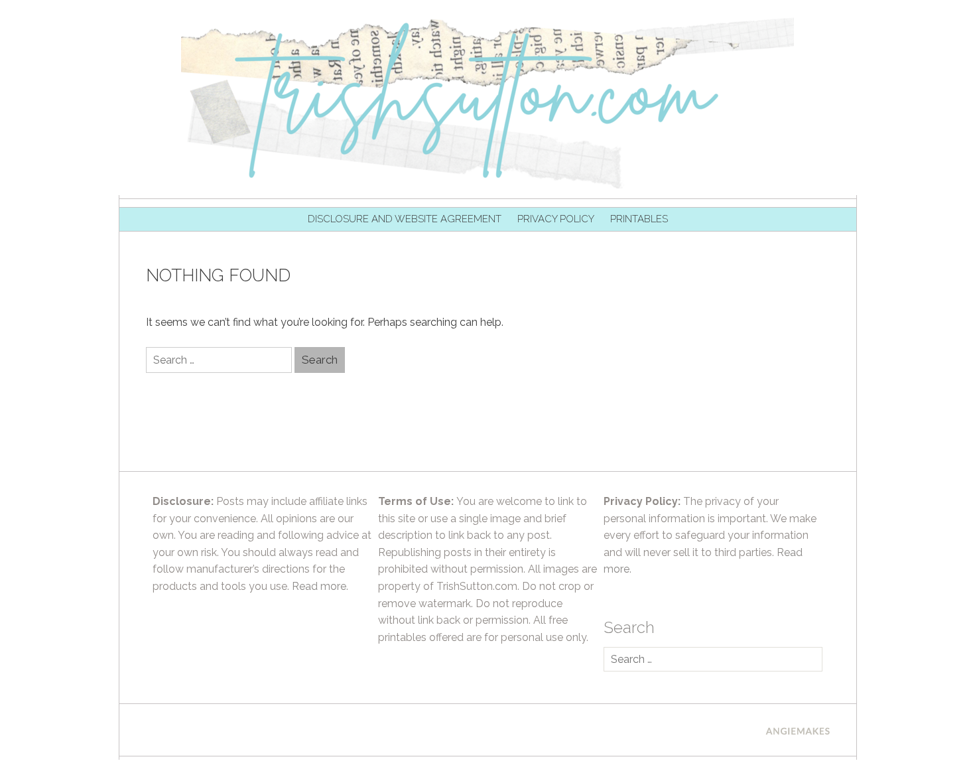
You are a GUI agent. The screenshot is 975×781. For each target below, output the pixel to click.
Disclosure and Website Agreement (404, 219)
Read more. (320, 586)
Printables (639, 219)
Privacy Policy (555, 219)
